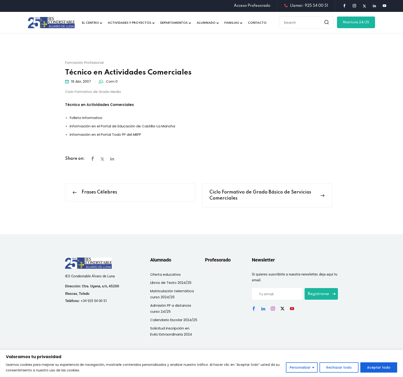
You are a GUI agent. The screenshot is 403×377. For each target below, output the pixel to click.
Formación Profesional (84, 62)
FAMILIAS (231, 22)
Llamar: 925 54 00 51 (309, 6)
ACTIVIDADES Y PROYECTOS (129, 22)
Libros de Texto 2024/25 (170, 282)
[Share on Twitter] (102, 159)
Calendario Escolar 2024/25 (173, 319)
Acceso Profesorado (252, 6)
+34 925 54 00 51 (94, 301)
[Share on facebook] (92, 159)
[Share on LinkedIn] (112, 159)
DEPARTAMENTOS (174, 22)
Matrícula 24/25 (356, 22)
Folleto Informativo (86, 117)
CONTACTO (257, 22)
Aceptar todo (378, 367)
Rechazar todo (339, 367)
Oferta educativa (165, 274)
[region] (201, 363)
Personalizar (300, 367)
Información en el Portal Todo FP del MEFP (105, 134)
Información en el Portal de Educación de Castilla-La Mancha (122, 126)
